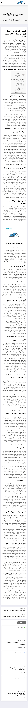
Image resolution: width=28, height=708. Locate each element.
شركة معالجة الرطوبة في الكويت (12, 374)
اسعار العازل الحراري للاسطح (19, 85)
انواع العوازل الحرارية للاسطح (18, 90)
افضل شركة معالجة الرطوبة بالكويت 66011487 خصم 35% (16, 668)
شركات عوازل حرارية (20, 84)
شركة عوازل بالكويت (14, 281)
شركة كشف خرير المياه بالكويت (12, 128)
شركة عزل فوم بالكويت (14, 444)
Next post (23, 614)
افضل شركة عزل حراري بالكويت (17, 92)
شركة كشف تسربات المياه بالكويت (11, 69)
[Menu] (1, 2)
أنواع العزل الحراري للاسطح (19, 81)
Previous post (22, 608)
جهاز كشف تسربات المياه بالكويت (12, 164)
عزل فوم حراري (20, 88)
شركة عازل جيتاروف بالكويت (13, 336)
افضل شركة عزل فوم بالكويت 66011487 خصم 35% (14, 611)
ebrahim (21, 640)
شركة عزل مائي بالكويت (13, 410)
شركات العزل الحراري (20, 76)
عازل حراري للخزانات (20, 80)
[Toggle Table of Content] (22, 73)
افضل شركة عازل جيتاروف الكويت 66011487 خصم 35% (16, 694)
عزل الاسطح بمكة (9, 149)
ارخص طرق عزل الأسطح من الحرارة (17, 79)
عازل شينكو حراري (20, 83)
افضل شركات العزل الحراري (18, 89)
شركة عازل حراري (20, 87)
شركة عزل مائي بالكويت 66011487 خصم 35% (14, 616)
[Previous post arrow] (3, 610)
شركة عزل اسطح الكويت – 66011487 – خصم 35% (15, 643)
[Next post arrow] (3, 616)
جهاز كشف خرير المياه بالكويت (12, 197)
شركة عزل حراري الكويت (19, 75)
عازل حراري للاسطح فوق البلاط (18, 77)
